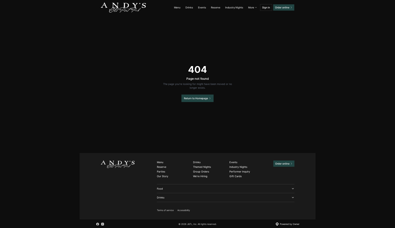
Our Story (162, 176)
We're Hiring (200, 176)
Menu (177, 7)
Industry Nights (234, 7)
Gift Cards (235, 176)
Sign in (266, 7)
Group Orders (201, 171)
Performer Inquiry (239, 171)
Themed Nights (202, 166)
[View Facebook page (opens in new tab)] (97, 224)
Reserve (215, 7)
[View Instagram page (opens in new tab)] (102, 224)
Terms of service (165, 210)
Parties (161, 171)
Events (202, 7)
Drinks (189, 7)
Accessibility (183, 210)
